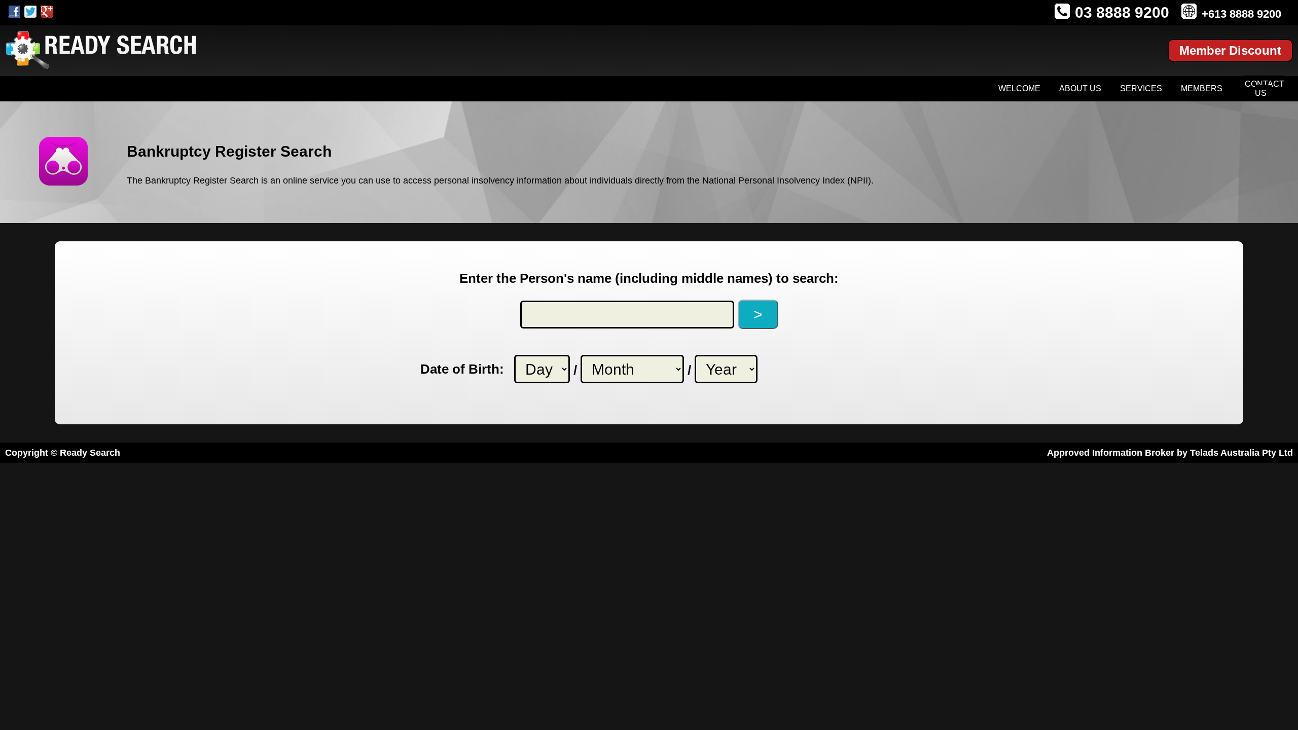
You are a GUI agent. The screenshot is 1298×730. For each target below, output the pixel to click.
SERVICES (1141, 88)
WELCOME (1019, 88)
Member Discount (1230, 50)
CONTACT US (1264, 88)
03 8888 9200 (1122, 12)
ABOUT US (1080, 88)
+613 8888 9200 (1241, 14)
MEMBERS (1201, 88)
